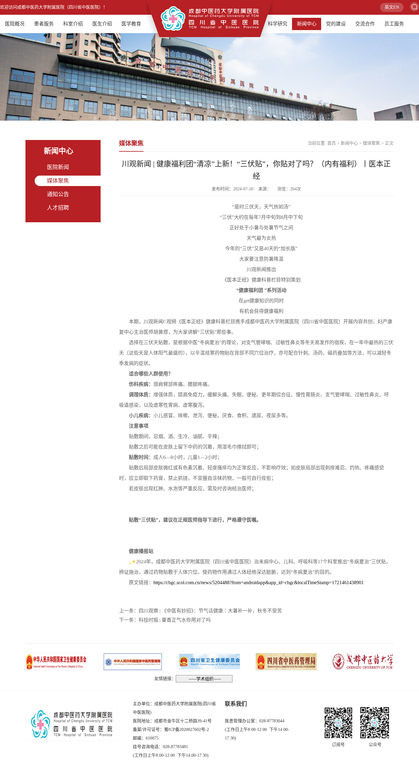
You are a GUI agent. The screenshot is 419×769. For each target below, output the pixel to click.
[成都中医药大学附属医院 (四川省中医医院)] (209, 18)
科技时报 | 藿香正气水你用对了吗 (175, 620)
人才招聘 (58, 208)
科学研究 (277, 23)
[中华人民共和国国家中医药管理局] (132, 661)
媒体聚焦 (58, 181)
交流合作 (365, 23)
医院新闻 (58, 167)
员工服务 (394, 23)
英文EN (392, 7)
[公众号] (375, 722)
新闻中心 (307, 23)
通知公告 (58, 194)
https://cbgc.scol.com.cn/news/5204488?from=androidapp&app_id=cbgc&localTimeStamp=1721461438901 (258, 582)
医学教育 (131, 23)
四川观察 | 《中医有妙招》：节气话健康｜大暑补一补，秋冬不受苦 (210, 610)
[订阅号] (338, 722)
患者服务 (44, 23)
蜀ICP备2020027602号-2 (186, 729)
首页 (331, 143)
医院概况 (15, 23)
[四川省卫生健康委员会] (209, 661)
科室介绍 (73, 23)
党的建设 (336, 23)
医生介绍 (102, 23)
